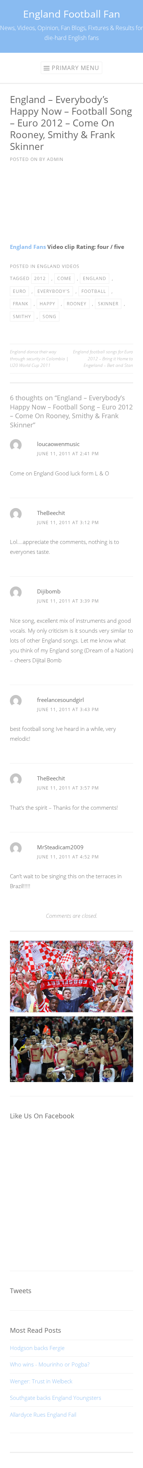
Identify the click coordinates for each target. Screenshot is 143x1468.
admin (55, 159)
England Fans (28, 246)
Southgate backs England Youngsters (55, 1397)
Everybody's (53, 291)
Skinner (108, 304)
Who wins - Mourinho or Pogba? (49, 1364)
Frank (20, 304)
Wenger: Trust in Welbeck (41, 1381)
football (93, 291)
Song (49, 316)
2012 (40, 278)
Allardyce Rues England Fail (43, 1414)
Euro (19, 291)
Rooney (77, 304)
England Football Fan (71, 14)
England (94, 278)
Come (64, 278)
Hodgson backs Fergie (37, 1347)
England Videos (58, 266)
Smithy (22, 316)
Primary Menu (75, 68)
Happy (47, 304)
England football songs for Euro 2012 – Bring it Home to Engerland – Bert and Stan (103, 358)
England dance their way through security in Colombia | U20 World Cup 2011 (39, 358)
